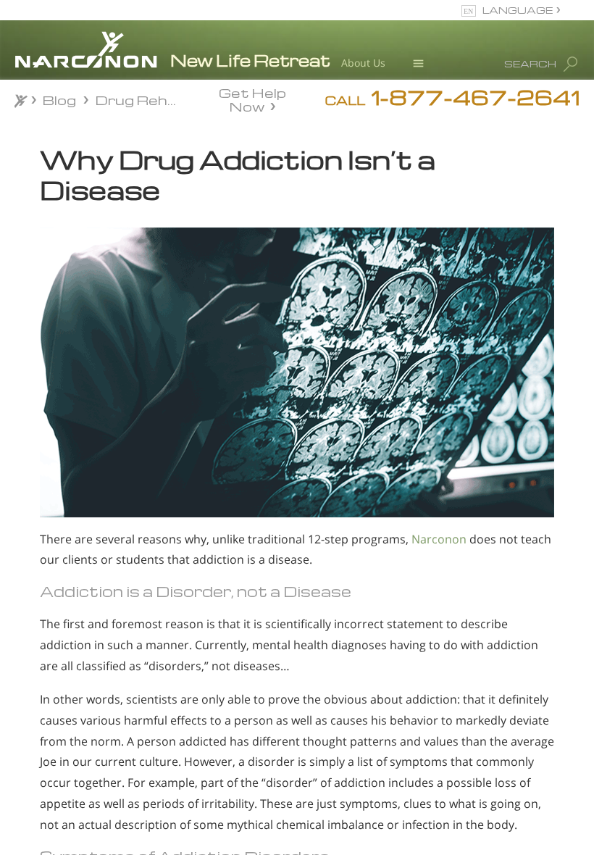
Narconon (439, 539)
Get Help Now (252, 98)
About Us (363, 63)
